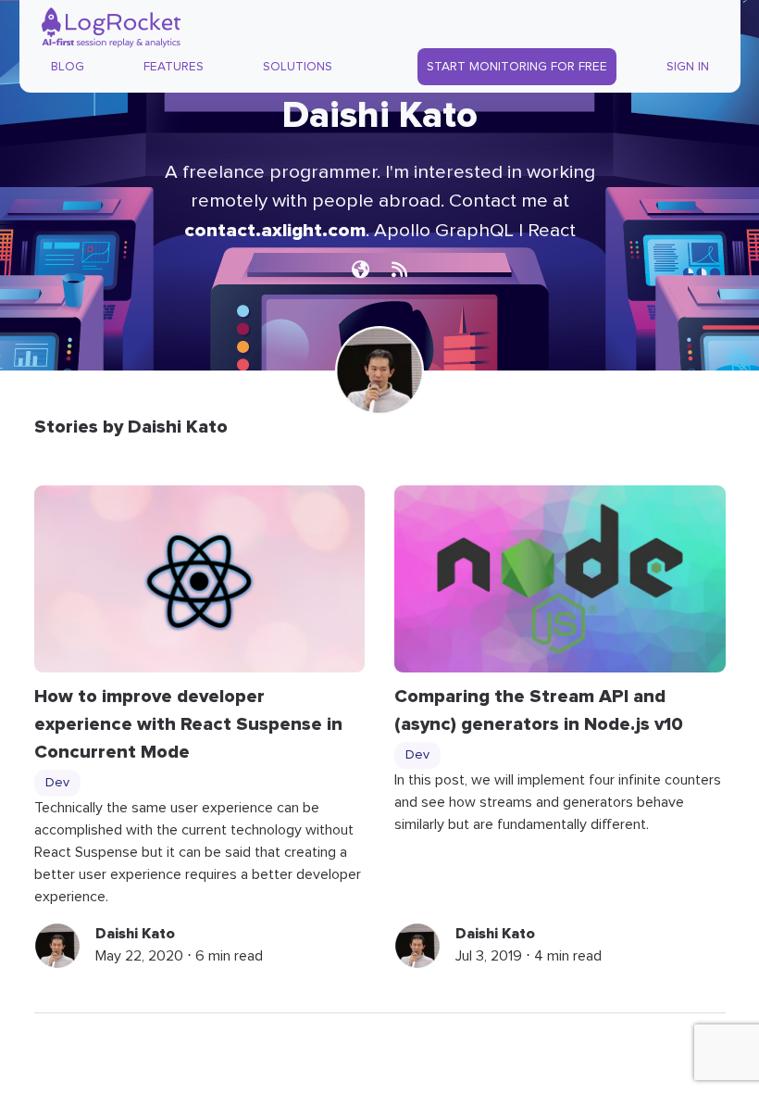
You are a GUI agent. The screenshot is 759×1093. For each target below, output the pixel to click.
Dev (57, 782)
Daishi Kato (135, 933)
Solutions (297, 66)
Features (173, 66)
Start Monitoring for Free (517, 66)
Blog (67, 66)
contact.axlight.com (275, 230)
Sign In (687, 66)
